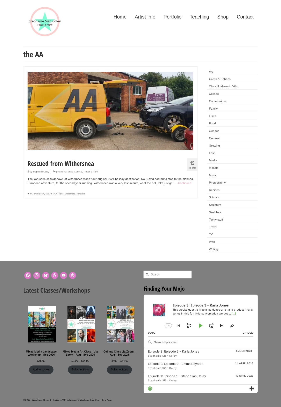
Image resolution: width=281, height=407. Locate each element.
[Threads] (54, 275)
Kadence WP (59, 400)
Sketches (215, 212)
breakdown (39, 194)
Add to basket (41, 369)
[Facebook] (27, 275)
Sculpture (215, 204)
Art (211, 71)
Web (212, 241)
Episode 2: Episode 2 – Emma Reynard (175, 364)
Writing (213, 249)
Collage (214, 93)
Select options (80, 369)
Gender (214, 130)
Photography (217, 182)
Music (213, 175)
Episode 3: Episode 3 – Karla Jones (173, 351)
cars (47, 194)
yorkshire (81, 194)
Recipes (214, 190)
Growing (214, 145)
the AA (54, 194)
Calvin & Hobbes (220, 79)
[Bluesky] (45, 275)
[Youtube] (63, 275)
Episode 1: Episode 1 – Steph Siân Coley (177, 376)
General (78, 171)
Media (213, 160)
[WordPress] (72, 275)
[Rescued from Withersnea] (110, 110)
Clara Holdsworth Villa (223, 86)
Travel (86, 171)
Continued (184, 183)
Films (212, 116)
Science (214, 197)
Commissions (217, 101)
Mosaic (213, 167)
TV (211, 234)
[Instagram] (36, 275)
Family (69, 171)
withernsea (70, 194)
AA (31, 194)
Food (212, 123)
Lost (212, 153)
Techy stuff (216, 219)
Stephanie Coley (41, 171)
